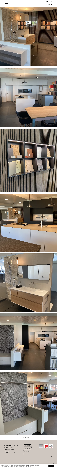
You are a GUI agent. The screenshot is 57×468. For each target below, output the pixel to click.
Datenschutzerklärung (28, 466)
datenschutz (47, 456)
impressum (41, 456)
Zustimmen (51, 466)
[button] (6, 3)
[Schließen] (55, 466)
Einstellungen (44, 466)
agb (51, 456)
